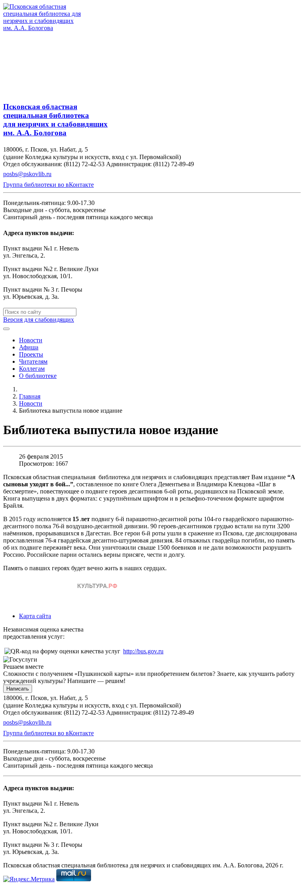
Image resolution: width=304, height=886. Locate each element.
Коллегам (32, 368)
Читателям (33, 361)
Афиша (28, 347)
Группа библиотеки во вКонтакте (48, 184)
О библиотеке (38, 375)
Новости (30, 340)
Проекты (31, 354)
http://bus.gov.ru (143, 651)
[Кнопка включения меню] (6, 329)
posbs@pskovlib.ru (27, 174)
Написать (17, 689)
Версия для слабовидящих (38, 319)
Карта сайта (35, 616)
